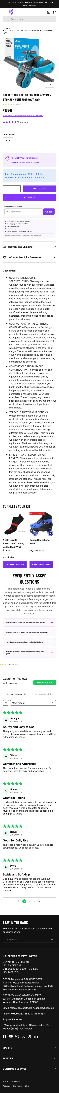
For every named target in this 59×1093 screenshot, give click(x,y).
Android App (20, 1025)
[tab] (9, 270)
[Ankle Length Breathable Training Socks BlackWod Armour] (15, 524)
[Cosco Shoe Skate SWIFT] (41, 524)
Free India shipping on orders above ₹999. (23, 115)
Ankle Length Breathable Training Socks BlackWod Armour (13, 545)
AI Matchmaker (37, 1025)
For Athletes (26, 1028)
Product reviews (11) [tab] (16, 694)
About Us (6, 1086)
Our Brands (17, 1086)
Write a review (44, 682)
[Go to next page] (40, 901)
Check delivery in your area (13, 206)
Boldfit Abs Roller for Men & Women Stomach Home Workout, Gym (27, 31)
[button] (54, 12)
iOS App (7, 1025)
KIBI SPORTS (14, 1081)
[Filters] (6, 703)
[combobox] (29, 19)
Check (48, 211)
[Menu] (4, 12)
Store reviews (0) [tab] (43, 694)
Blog (27, 1086)
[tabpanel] (29, 385)
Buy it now (29, 197)
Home (5, 28)
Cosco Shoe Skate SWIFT (40, 542)
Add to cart (39, 188)
